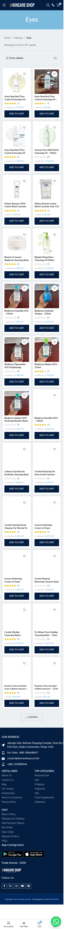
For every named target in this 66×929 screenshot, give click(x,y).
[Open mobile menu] (4, 5)
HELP (5, 810)
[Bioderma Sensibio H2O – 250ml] (47, 403)
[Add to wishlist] (24, 74)
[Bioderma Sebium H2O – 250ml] (47, 349)
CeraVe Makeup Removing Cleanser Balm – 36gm (47, 582)
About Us (7, 775)
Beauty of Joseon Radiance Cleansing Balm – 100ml (16, 260)
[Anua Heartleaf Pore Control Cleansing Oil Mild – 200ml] (16, 135)
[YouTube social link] (22, 886)
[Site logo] (22, 5)
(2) (18, 103)
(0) (48, 157)
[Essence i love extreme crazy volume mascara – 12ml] (16, 671)
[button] (16, 113)
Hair (37, 780)
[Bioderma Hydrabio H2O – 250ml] (16, 296)
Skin (37, 793)
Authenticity (8, 793)
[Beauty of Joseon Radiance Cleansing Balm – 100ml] (16, 242)
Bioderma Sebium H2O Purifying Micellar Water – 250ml (16, 421)
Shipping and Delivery (13, 819)
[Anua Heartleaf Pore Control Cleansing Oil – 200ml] (16, 81)
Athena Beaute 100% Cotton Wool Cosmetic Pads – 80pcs (15, 207)
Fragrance (40, 789)
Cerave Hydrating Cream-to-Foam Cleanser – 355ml (13, 582)
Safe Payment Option (13, 823)
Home (7, 38)
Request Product (10, 836)
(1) (18, 157)
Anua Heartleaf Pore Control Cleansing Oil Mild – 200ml (14, 153)
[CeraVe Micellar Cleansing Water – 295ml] (16, 617)
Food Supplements (44, 798)
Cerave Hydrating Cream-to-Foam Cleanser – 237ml (43, 528)
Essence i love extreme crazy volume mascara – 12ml (16, 689)
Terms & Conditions (12, 798)
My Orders (7, 827)
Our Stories (8, 789)
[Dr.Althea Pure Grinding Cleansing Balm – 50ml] (47, 617)
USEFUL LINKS (9, 771)
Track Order (8, 832)
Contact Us (7, 780)
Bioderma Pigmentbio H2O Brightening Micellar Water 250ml (15, 367)
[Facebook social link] (4, 886)
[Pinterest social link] (28, 886)
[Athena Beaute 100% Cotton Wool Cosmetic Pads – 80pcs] (16, 189)
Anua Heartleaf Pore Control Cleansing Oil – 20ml (46, 99)
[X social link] (10, 886)
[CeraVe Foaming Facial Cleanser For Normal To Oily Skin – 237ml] (16, 510)
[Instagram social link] (16, 886)
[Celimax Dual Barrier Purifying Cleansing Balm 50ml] (16, 456)
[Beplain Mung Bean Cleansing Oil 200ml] (47, 242)
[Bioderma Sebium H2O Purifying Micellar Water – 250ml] (16, 403)
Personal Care (42, 775)
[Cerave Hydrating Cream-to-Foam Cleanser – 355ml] (16, 564)
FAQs (4, 841)
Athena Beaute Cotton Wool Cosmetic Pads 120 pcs (47, 207)
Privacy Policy (9, 802)
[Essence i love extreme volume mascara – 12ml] (47, 671)
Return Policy (9, 814)
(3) (48, 103)
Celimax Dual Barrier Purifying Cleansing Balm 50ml (16, 475)
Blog (4, 784)
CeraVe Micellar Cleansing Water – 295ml (13, 635)
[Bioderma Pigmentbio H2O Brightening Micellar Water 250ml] (16, 349)
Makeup (18, 38)
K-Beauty (39, 784)
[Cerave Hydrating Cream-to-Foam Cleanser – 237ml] (47, 510)
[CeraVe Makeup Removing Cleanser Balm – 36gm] (47, 564)
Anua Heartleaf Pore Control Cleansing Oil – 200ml (15, 99)
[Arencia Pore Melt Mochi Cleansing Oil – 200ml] (47, 135)
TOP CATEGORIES (44, 771)
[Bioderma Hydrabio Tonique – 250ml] (47, 296)
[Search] (48, 5)
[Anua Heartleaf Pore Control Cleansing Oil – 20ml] (47, 81)
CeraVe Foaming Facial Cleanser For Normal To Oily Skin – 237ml (15, 528)
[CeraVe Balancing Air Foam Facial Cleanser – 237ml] (47, 456)
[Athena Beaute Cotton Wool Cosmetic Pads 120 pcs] (47, 189)
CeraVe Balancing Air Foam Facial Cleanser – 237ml (46, 475)
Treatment (40, 802)
